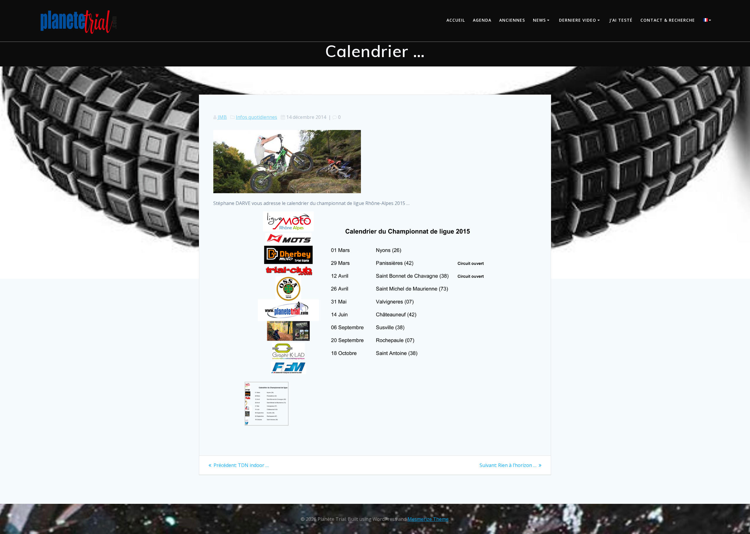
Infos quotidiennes (256, 117)
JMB (222, 117)
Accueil (455, 20)
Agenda (482, 20)
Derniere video (577, 20)
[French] (708, 20)
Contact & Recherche (667, 20)
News (539, 20)
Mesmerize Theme (428, 519)
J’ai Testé (621, 20)
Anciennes (512, 20)
